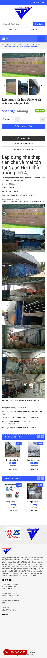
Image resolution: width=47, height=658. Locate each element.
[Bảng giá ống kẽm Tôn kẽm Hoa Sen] (21, 491)
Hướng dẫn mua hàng (23, 149)
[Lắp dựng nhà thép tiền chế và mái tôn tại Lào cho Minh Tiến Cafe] (20, 449)
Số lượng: (6, 119)
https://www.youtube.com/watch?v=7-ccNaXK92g (25, 201)
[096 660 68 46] (6, 652)
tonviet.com (29, 654)
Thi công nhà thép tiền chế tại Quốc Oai (24, 400)
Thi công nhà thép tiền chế (12, 178)
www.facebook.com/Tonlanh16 (23, 427)
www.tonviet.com (16, 421)
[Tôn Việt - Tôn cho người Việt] (23, 13)
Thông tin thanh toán (24, 144)
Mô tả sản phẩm (23, 138)
